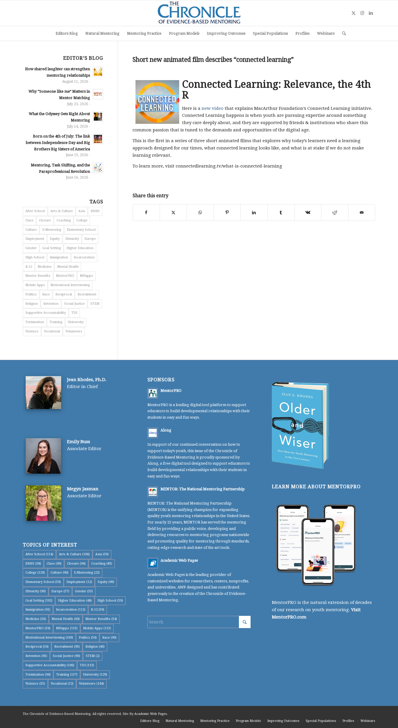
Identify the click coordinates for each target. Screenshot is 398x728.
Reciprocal (63, 294)
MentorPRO (65, 276)
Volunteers (74, 331)
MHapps (86, 276)
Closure (45, 220)
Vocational (52, 331)
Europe (90, 239)
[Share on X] (173, 213)
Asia (81, 211)
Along (166, 430)
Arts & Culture (61, 211)
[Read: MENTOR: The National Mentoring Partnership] (152, 491)
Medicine (45, 267)
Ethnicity (72, 239)
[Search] (342, 33)
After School (35, 211)
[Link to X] (353, 13)
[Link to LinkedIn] (371, 13)
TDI (74, 313)
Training (56, 322)
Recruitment (87, 294)
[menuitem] (67, 33)
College (81, 220)
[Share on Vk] (308, 213)
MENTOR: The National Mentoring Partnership (203, 489)
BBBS (95, 211)
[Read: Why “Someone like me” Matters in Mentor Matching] (98, 94)
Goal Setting (51, 248)
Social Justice (74, 304)
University (76, 322)
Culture (31, 230)
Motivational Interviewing (70, 285)
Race (46, 294)
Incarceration (84, 257)
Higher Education (80, 248)
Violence (31, 331)
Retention (51, 304)
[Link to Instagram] (362, 13)
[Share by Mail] (361, 213)
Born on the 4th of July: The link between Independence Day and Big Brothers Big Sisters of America (58, 142)
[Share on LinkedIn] (254, 213)
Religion (31, 304)
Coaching (64, 220)
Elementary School (81, 230)
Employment (34, 239)
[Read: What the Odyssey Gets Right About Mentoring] (98, 116)
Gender (31, 248)
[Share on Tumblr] (281, 213)
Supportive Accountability (45, 313)
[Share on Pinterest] (227, 213)
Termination (34, 322)
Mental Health (68, 267)
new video (212, 108)
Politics (31, 294)
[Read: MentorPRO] (152, 393)
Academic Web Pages (179, 560)
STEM (94, 304)
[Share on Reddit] (334, 213)
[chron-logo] (199, 13)
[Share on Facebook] (146, 213)
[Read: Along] (152, 433)
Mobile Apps (35, 285)
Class (29, 220)
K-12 (28, 267)
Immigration (59, 257)
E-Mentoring (51, 230)
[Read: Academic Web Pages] (152, 563)
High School (34, 257)
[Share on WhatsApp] (200, 213)
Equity (55, 239)
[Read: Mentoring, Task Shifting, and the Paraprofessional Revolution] (98, 168)
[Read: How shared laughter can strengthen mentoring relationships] (98, 71)
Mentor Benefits (37, 276)
